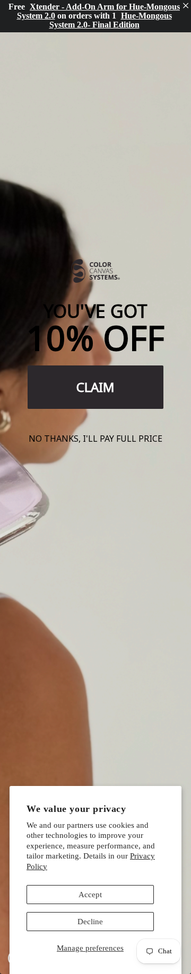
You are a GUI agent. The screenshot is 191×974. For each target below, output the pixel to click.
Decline (90, 921)
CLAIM (95, 387)
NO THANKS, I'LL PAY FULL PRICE (95, 438)
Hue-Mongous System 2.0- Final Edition (110, 20)
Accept (90, 894)
